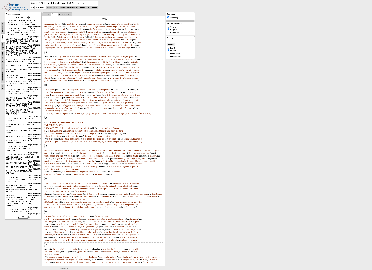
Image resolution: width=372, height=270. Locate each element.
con (95, 69)
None (3, 86)
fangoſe (56, 64)
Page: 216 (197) (34, 214)
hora (129, 108)
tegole (77, 94)
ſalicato (99, 201)
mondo (106, 47)
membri (81, 26)
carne (81, 92)
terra (100, 59)
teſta (108, 100)
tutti (134, 105)
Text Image (40, 7)
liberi (60, 47)
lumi (108, 130)
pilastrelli (127, 262)
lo (111, 31)
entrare (88, 161)
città (77, 62)
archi (83, 229)
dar (111, 196)
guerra (105, 102)
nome (116, 150)
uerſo (56, 204)
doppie (118, 249)
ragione (98, 26)
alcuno (109, 45)
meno (135, 196)
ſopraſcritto (115, 23)
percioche (82, 251)
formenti (84, 89)
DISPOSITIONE (67, 122)
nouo (68, 207)
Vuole (105, 155)
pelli (55, 239)
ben (122, 221)
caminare (108, 37)
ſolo (77, 105)
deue (94, 64)
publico (95, 89)
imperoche (63, 141)
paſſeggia (53, 69)
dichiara (153, 155)
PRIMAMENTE (51, 128)
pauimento (90, 224)
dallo (52, 130)
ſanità (90, 102)
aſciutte (73, 64)
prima (90, 31)
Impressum (64, 268)
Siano (103, 64)
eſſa (128, 186)
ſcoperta (96, 29)
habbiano (101, 130)
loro (89, 39)
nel (122, 23)
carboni (86, 72)
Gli (134, 23)
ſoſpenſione (63, 216)
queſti (52, 102)
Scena (88, 105)
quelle (112, 67)
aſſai (88, 108)
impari (89, 23)
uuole (120, 161)
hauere (107, 80)
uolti (55, 191)
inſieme (80, 56)
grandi (60, 94)
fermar (133, 218)
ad (67, 171)
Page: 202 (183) (34, 80)
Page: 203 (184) (34, 88)
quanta (85, 186)
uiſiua (94, 34)
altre (81, 153)
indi (71, 150)
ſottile (53, 37)
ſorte (52, 92)
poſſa (130, 204)
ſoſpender (67, 199)
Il (45, 193)
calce (123, 239)
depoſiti (114, 77)
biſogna (61, 72)
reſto (73, 26)
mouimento (54, 34)
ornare (114, 29)
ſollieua (93, 56)
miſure (83, 100)
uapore (98, 47)
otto (69, 218)
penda (58, 262)
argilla (103, 221)
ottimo (107, 136)
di (134, 26)
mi (102, 108)
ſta (81, 80)
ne (136, 39)
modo (87, 64)
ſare (71, 256)
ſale (47, 89)
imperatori (121, 153)
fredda (79, 193)
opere (94, 77)
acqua (90, 186)
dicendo (139, 163)
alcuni (120, 262)
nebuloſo (123, 45)
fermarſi (56, 207)
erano (91, 141)
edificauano (133, 150)
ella (122, 204)
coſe (126, 69)
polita (75, 249)
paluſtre (74, 45)
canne (69, 69)
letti (62, 191)
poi (117, 141)
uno (86, 183)
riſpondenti (86, 75)
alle (93, 75)
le (123, 42)
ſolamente (128, 138)
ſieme (46, 239)
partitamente (92, 100)
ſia (94, 23)
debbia (62, 62)
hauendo (136, 138)
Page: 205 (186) (34, 102)
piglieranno (54, 29)
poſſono (98, 92)
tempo (72, 136)
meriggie (57, 136)
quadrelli (62, 218)
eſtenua (117, 39)
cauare (131, 92)
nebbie (118, 59)
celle (46, 251)
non (98, 45)
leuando (107, 34)
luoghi (47, 47)
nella (74, 102)
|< (48, 14)
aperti (52, 47)
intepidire (93, 130)
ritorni (73, 207)
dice (84, 138)
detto (115, 108)
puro (112, 62)
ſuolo (90, 201)
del (56, 23)
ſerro (89, 229)
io (123, 59)
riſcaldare (79, 130)
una (69, 102)
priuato (107, 89)
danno (46, 102)
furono (113, 141)
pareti (104, 67)
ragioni (133, 102)
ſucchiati (83, 59)
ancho (107, 105)
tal (84, 232)
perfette (133, 234)
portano (47, 108)
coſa (96, 80)
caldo (92, 47)
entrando (71, 34)
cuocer (131, 94)
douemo (62, 183)
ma (61, 29)
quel (98, 141)
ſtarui (135, 204)
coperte (107, 72)
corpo (65, 34)
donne (113, 166)
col (85, 47)
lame (73, 229)
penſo (130, 59)
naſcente (79, 47)
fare (98, 64)
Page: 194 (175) (34, 27)
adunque (103, 56)
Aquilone (58, 130)
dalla (49, 67)
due (118, 100)
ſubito (105, 161)
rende (67, 169)
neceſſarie (62, 80)
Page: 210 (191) (34, 175)
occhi (101, 31)
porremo (106, 113)
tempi (106, 97)
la (93, 26)
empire (68, 72)
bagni (70, 110)
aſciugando (48, 39)
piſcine (73, 153)
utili (129, 224)
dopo (81, 105)
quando (67, 47)
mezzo (75, 29)
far (77, 218)
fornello (55, 183)
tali (102, 97)
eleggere (71, 128)
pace (78, 102)
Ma (121, 62)
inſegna (50, 199)
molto (129, 39)
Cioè (46, 174)
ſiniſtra (67, 67)
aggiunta (50, 23)
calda (104, 196)
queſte (132, 62)
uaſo (65, 193)
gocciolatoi (57, 26)
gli (79, 23)
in (78, 64)
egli (133, 37)
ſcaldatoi (88, 174)
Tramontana (102, 158)
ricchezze (103, 150)
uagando (47, 216)
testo (114, 113)
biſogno (107, 92)
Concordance (3, 76)
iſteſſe (52, 169)
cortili (49, 100)
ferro (123, 229)
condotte (124, 234)
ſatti (144, 262)
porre (68, 62)
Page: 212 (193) (34, 194)
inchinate (76, 69)
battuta (127, 221)
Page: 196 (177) (34, 57)
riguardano (123, 67)
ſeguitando (97, 113)
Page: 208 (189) (34, 122)
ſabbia (120, 72)
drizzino (113, 262)
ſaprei (52, 113)
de (77, 26)
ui (72, 155)
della (95, 59)
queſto (81, 37)
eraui (126, 141)
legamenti (65, 237)
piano (46, 262)
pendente (50, 204)
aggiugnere (64, 113)
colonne (109, 26)
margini (51, 234)
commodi (73, 108)
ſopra (101, 72)
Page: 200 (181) (34, 74)
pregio (103, 141)
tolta (97, 23)
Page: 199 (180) (34, 63)
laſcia (137, 34)
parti (57, 169)
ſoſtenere (75, 42)
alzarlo (80, 259)
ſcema (82, 39)
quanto (103, 256)
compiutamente (50, 72)
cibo (138, 94)
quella (115, 130)
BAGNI (59, 125)
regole (65, 229)
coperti (106, 237)
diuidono (74, 100)
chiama (96, 183)
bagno (141, 141)
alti (76, 221)
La (45, 23)
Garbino (89, 163)
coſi (101, 34)
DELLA (55, 122)
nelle (73, 62)
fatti (90, 221)
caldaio (104, 183)
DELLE (81, 122)
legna (132, 80)
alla (90, 29)
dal (101, 23)
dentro (60, 186)
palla (118, 204)
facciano (75, 67)
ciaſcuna (102, 100)
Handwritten (3, 57)
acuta (69, 37)
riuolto (107, 128)
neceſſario (122, 94)
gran (75, 31)
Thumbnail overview (68, 7)
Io (45, 113)
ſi (71, 23)
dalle (118, 31)
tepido (125, 193)
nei (121, 56)
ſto (45, 229)
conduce (78, 97)
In (99, 97)
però (91, 113)
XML (56, 7)
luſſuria (90, 150)
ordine (75, 186)
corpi (68, 59)
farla (130, 226)
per (75, 23)
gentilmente (74, 138)
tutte (78, 234)
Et (81, 42)
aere (114, 31)
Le (96, 224)
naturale (49, 75)
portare (76, 89)
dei (138, 105)
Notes (3, 66)
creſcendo (81, 150)
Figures (3, 46)
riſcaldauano (73, 161)
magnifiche (146, 150)
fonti (126, 42)
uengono (57, 92)
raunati (87, 56)
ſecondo (88, 26)
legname (88, 226)
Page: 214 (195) (34, 208)
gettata (109, 204)
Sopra (46, 183)
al (129, 67)
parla (127, 113)
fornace (116, 188)
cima (105, 69)
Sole (74, 47)
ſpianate (128, 72)
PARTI (47, 125)
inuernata (68, 133)
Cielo (117, 62)
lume (48, 136)
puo (69, 42)
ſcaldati (47, 191)
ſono (46, 42)
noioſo (58, 97)
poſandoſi (91, 234)
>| (70, 14)
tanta (111, 186)
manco (66, 92)
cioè (101, 128)
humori (66, 39)
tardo (70, 97)
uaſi (98, 171)
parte (121, 130)
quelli (94, 45)
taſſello (124, 251)
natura (83, 133)
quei (81, 191)
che (68, 23)
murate (92, 67)
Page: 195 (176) (34, 45)
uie (136, 62)
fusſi (104, 204)
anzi (121, 141)
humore (132, 34)
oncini (115, 229)
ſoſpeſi (98, 216)
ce (45, 199)
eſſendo (119, 42)
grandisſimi (63, 108)
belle (123, 100)
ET (76, 122)
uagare (56, 254)
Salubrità (81, 31)
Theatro (97, 105)
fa (73, 23)
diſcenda (92, 188)
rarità (56, 75)
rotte (116, 239)
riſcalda (112, 47)
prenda (131, 161)
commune (116, 171)
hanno (83, 166)
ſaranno (136, 69)
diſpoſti (104, 218)
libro (130, 23)
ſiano (60, 59)
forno (90, 171)
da (114, 26)
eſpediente (113, 138)
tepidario (117, 183)
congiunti (125, 166)
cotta (123, 226)
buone (133, 100)
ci (137, 100)
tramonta (58, 133)
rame (81, 183)
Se (99, 56)
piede (117, 201)
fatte (63, 69)
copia (69, 45)
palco (116, 251)
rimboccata (130, 239)
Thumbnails (3, 28)
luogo (133, 67)
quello (53, 42)
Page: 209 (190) (34, 139)
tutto (67, 26)
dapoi (112, 69)
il (70, 26)
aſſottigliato (132, 31)
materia (113, 256)
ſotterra (58, 45)
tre (72, 183)
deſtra (53, 67)
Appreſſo (80, 77)
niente (154, 196)
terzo (126, 23)
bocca (63, 204)
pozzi (46, 94)
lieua (104, 45)
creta (110, 221)
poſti (129, 77)
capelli (117, 221)
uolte (84, 234)
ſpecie (88, 34)
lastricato (95, 262)
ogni (92, 80)
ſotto (106, 62)
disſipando (106, 39)
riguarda (81, 239)
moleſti (47, 59)
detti (50, 251)
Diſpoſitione (139, 113)
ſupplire (114, 92)
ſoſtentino (79, 224)
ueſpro (100, 136)
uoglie (99, 153)
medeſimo (55, 174)
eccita (119, 47)
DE (52, 125)
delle (103, 26)
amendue (72, 171)
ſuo (88, 47)
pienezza (95, 39)
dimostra (151, 256)
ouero (52, 45)
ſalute (118, 102)
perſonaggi (141, 153)
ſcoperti (100, 62)
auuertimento (130, 163)
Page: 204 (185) (34, 96)
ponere (122, 232)
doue (122, 75)
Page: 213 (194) (34, 196)
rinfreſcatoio (134, 183)
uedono (107, 59)
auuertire (107, 42)
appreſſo (118, 105)
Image (49, 7)
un (77, 128)
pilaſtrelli (92, 218)
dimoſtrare (50, 110)
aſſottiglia (80, 34)
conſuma (93, 97)
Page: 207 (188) (34, 116)
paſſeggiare (51, 31)
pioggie (67, 94)
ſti (45, 100)
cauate (108, 64)
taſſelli (77, 226)
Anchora (47, 166)
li (45, 158)
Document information (88, 7)
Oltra (74, 37)
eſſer (69, 158)
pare (113, 56)
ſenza (127, 75)
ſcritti (120, 26)
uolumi (130, 26)
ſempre (66, 64)
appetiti (108, 153)
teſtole (111, 239)
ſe (45, 92)
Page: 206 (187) (34, 108)
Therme (81, 141)
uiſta (48, 37)
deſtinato (65, 150)
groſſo (125, 34)
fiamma (112, 207)
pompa (85, 113)
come (90, 59)
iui (59, 234)
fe (132, 224)
